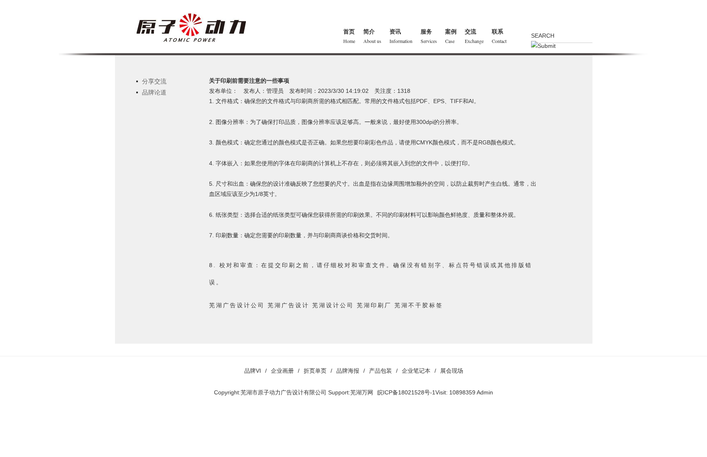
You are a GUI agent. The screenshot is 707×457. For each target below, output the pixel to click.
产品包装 (380, 370)
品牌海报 (347, 370)
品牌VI (252, 370)
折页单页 (315, 370)
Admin (485, 392)
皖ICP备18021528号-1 (406, 392)
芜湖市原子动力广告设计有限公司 (283, 392)
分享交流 (154, 81)
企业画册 (282, 370)
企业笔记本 (416, 370)
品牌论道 (154, 92)
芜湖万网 (361, 392)
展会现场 (451, 370)
